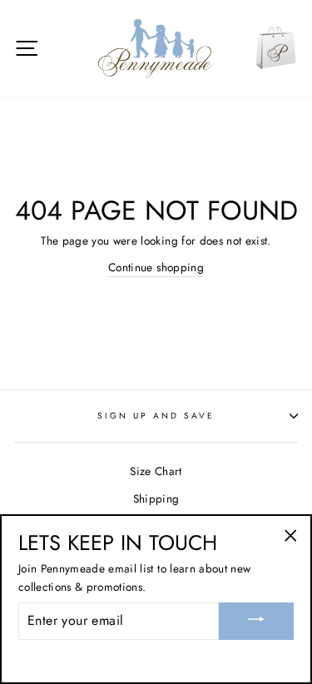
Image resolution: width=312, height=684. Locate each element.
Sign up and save (156, 415)
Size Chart (155, 471)
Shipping (156, 498)
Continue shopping (156, 267)
